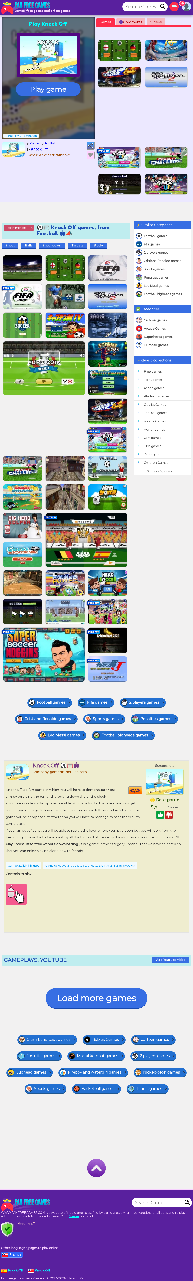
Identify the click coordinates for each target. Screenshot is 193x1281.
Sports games (154, 269)
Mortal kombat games (97, 1056)
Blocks (98, 245)
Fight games (153, 380)
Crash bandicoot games (48, 1039)
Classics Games (155, 404)
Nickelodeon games (161, 1072)
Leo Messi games (156, 286)
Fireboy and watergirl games (94, 1072)
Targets (77, 245)
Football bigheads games (163, 294)
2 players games (156, 252)
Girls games (152, 446)
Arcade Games (155, 328)
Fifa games (152, 244)
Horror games (154, 429)
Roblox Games (105, 1039)
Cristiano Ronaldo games (162, 261)
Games (106, 22)
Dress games (153, 454)
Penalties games (156, 277)
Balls (28, 245)
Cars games (152, 438)
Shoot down (52, 245)
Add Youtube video (170, 960)
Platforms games (156, 396)
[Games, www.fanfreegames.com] (26, 7)
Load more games (96, 998)
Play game (48, 89)
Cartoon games (155, 320)
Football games (155, 236)
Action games (154, 388)
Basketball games (97, 1088)
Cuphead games (31, 1072)
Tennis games (149, 1088)
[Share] (91, 146)
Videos (156, 22)
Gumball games (156, 345)
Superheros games (158, 337)
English (15, 1255)
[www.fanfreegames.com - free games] (26, 1204)
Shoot (10, 245)
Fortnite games (40, 1056)
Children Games (156, 462)
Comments (131, 22)
